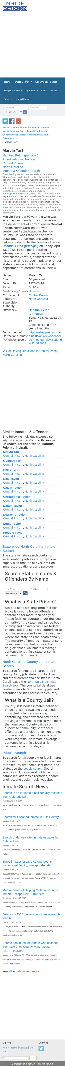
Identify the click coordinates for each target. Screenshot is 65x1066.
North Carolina (12, 167)
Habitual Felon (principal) (20, 155)
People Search (14, 753)
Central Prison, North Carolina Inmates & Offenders (25, 136)
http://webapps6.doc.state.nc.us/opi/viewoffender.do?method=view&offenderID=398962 (45, 338)
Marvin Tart (11, 452)
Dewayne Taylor (14, 514)
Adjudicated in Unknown (19, 159)
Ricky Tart (10, 469)
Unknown (35, 291)
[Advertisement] (32, 44)
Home (5, 1048)
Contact (23, 1048)
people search (33, 768)
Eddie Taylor (12, 523)
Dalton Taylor (12, 505)
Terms (14, 1048)
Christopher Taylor (16, 496)
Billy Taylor (11, 478)
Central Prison (12, 163)
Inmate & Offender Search (21, 170)
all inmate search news (24, 971)
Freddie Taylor (13, 532)
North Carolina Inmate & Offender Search (25, 127)
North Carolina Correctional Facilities (23, 131)
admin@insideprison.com (15, 193)
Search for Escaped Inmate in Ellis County (30, 817)
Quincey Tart (12, 460)
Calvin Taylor (12, 487)
